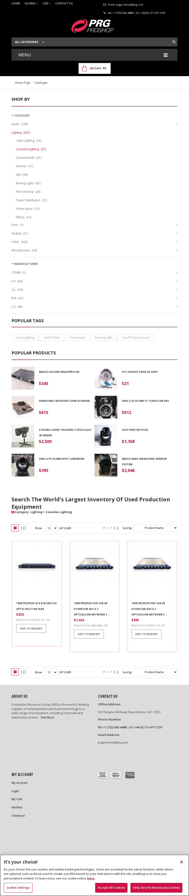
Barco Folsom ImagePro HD (59, 371)
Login (16, 3)
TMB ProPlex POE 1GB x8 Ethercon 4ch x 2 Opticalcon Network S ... (149, 608)
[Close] (182, 862)
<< (104, 528)
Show (38, 528)
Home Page (22, 83)
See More (47, 717)
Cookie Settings (18, 887)
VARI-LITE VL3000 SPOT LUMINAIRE (61, 458)
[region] (94, 875)
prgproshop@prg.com (129, 4)
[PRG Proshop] (94, 27)
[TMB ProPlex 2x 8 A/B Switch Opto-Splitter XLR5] (37, 571)
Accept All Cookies (111, 887)
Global (30, 3)
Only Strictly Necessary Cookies (156, 887)
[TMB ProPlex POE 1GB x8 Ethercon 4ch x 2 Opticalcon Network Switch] (152, 571)
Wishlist (17, 807)
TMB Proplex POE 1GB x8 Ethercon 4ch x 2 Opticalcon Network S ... (92, 608)
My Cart (17, 799)
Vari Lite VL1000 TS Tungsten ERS (145, 400)
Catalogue (40, 83)
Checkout (18, 815)
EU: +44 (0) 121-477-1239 (150, 12)
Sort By (127, 528)
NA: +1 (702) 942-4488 (120, 12)
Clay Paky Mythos (135, 429)
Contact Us (64, 3)
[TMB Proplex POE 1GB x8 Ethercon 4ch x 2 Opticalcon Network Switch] (94, 571)
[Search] (173, 41)
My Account (19, 783)
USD (46, 3)
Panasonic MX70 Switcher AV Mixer (64, 400)
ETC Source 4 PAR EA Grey (140, 371)
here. (91, 878)
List (23, 527)
